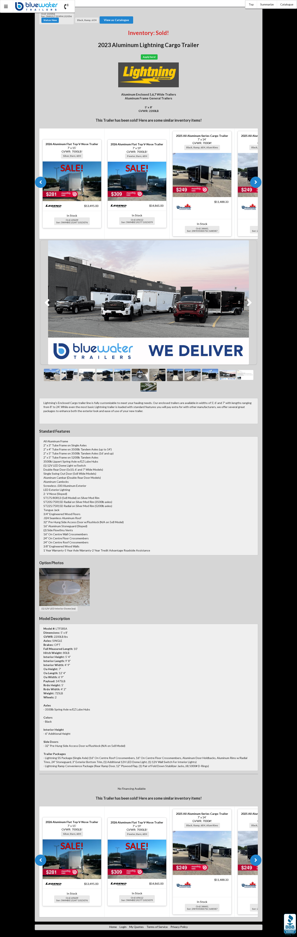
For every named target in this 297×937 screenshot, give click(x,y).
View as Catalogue (116, 20)
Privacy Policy (179, 927)
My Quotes (136, 927)
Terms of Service (157, 927)
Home (113, 927)
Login (123, 927)
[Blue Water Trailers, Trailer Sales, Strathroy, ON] (290, 925)
